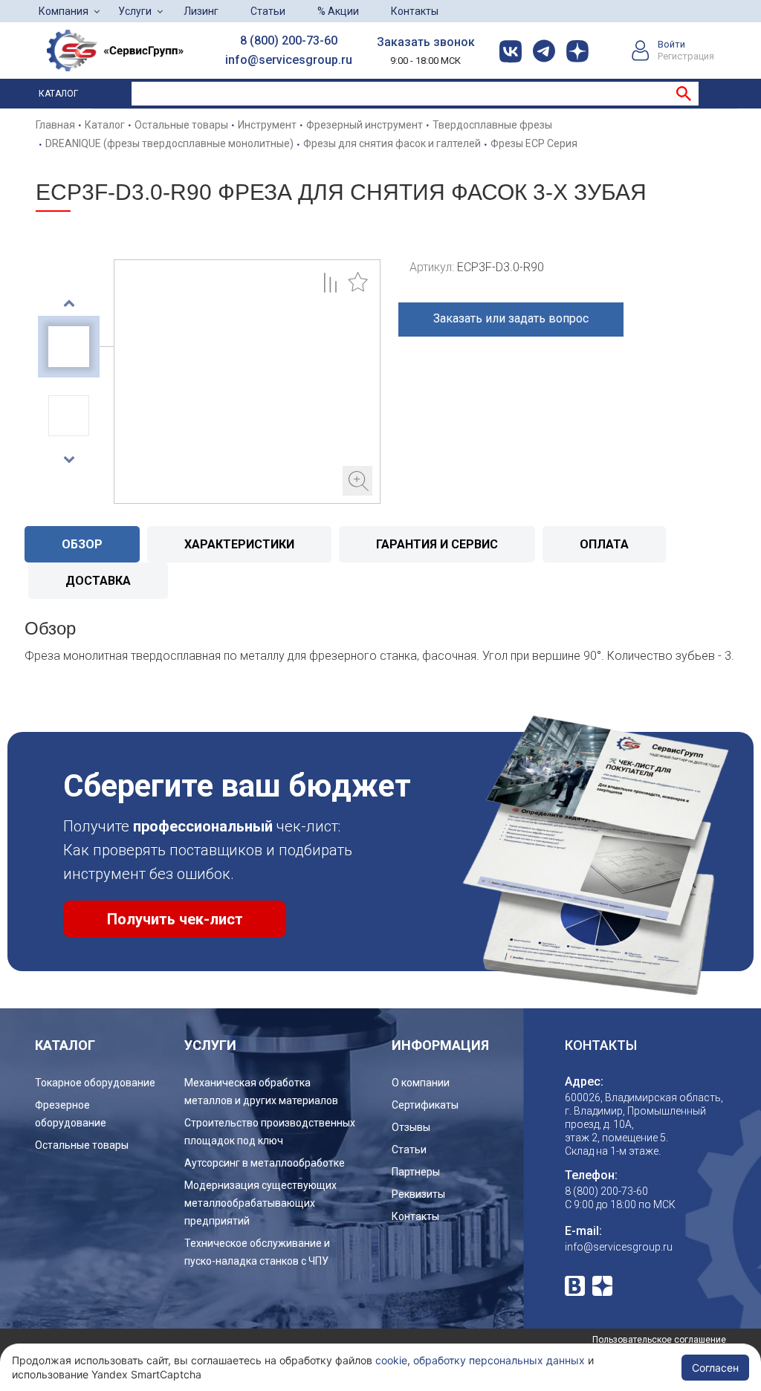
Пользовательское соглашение (659, 1340)
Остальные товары (82, 1145)
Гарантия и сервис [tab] (437, 544)
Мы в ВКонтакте (575, 1286)
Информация (440, 1045)
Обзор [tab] (82, 544)
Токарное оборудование (95, 1083)
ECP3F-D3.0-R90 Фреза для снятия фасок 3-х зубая (247, 381)
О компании (421, 1083)
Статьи (267, 11)
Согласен (715, 1367)
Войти (671, 44)
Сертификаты (425, 1105)
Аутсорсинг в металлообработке (264, 1163)
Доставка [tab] (98, 581)
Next (69, 459)
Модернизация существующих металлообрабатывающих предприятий (260, 1203)
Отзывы (411, 1127)
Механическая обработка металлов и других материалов (261, 1091)
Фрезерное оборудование (70, 1114)
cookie (391, 1360)
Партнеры (416, 1172)
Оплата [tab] (604, 544)
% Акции (338, 11)
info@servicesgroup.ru (288, 60)
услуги (210, 1045)
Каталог (58, 93)
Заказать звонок (426, 42)
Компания (63, 11)
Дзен (602, 1286)
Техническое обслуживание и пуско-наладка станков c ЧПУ (257, 1252)
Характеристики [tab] (239, 544)
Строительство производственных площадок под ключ (269, 1132)
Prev (69, 303)
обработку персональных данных (499, 1360)
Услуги (135, 11)
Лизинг (201, 11)
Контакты (414, 11)
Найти (684, 94)
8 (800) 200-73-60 (288, 40)
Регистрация (686, 56)
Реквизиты (418, 1194)
